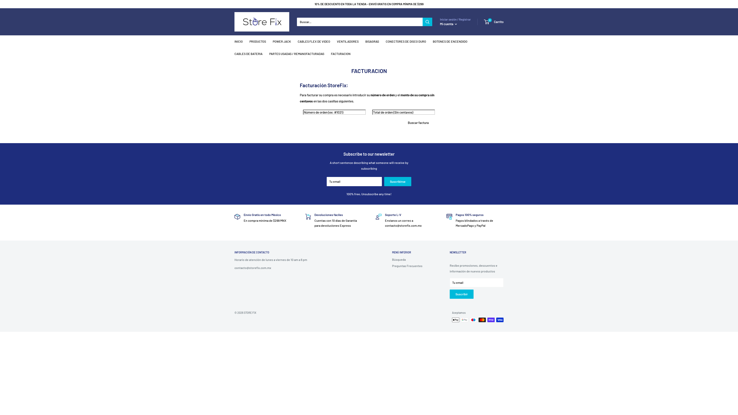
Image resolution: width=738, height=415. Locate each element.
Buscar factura (418, 122)
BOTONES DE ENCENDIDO (450, 41)
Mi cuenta (447, 24)
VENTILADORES (348, 41)
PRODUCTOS (257, 41)
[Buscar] (427, 22)
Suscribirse (398, 181)
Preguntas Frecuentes (407, 266)
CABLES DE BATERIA (248, 54)
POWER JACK (282, 41)
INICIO (238, 41)
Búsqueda (399, 259)
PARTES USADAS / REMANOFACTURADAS (296, 54)
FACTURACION (341, 54)
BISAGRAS (372, 41)
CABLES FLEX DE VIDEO (314, 41)
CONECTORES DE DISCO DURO (406, 41)
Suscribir (461, 294)
